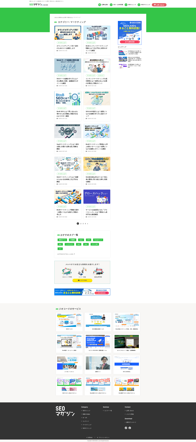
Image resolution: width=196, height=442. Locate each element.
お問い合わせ (130, 410)
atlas (86, 244)
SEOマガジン (70, 17)
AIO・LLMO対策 (118, 4)
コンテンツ (86, 421)
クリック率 (94, 244)
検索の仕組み (86, 414)
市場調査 (72, 239)
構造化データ (62, 239)
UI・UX (85, 417)
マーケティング (87, 424)
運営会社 (90, 437)
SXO (79, 244)
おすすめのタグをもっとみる (65, 254)
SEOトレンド (132, 4)
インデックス (69, 244)
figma (81, 239)
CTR (88, 239)
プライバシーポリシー (104, 437)
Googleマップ (98, 239)
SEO (60, 244)
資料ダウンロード (131, 422)
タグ (60, 248)
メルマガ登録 (130, 414)
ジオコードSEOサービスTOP (60, 17)
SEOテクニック (145, 4)
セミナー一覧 (108, 410)
